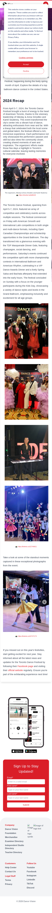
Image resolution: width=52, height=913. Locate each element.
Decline (26, 71)
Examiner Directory (14, 841)
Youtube (31, 867)
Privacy (8, 884)
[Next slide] (44, 602)
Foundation (10, 833)
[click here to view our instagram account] (25, 907)
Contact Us (10, 871)
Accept (26, 64)
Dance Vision (11, 829)
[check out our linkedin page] (29, 907)
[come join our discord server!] (37, 907)
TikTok (30, 884)
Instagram (31, 876)
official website (15, 670)
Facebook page (25, 666)
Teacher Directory (13, 852)
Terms (8, 880)
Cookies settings (26, 58)
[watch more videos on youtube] (15, 907)
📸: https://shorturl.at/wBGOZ (26, 195)
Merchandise (11, 837)
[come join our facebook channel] (20, 907)
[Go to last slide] (7, 602)
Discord (30, 888)
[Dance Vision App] (26, 725)
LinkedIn (31, 880)
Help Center (10, 867)
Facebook (31, 871)
